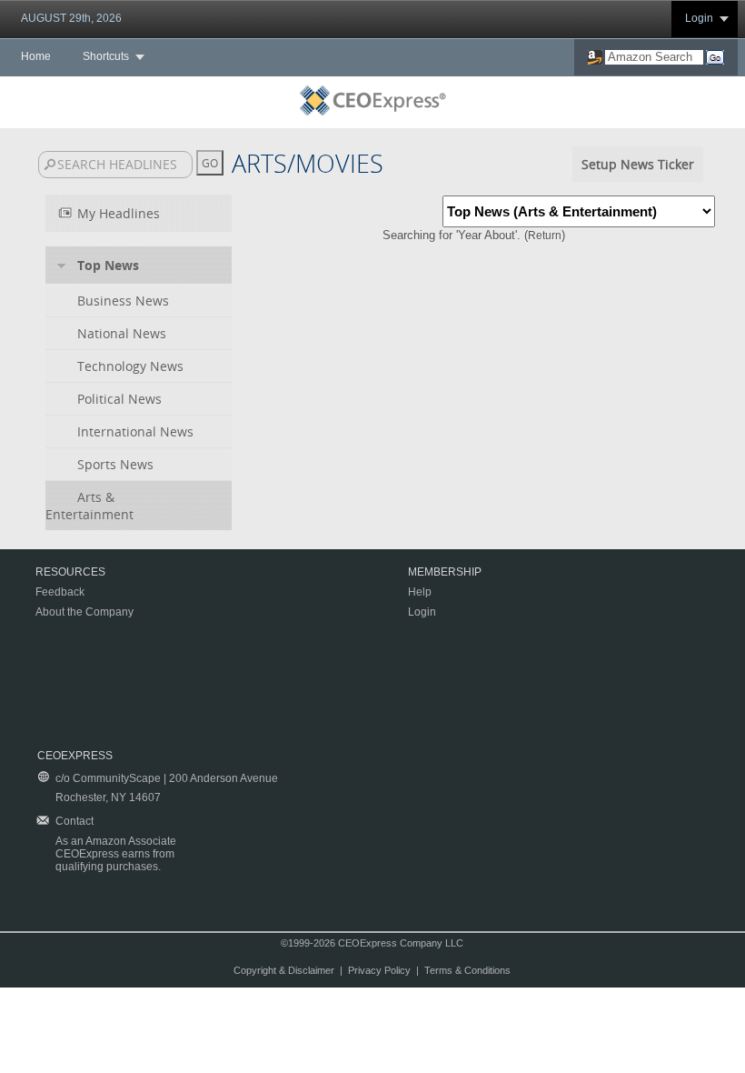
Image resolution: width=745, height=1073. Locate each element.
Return (544, 235)
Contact (74, 821)
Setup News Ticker (637, 164)
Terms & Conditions (467, 970)
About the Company (84, 612)
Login (699, 18)
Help (420, 592)
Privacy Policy (379, 970)
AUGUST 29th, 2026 (71, 18)
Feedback (59, 592)
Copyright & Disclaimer (283, 970)
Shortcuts (106, 56)
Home (36, 56)
